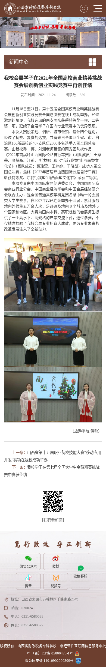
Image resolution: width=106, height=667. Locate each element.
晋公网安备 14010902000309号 (49, 661)
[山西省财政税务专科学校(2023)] (32, 8)
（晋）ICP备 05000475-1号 (52, 653)
